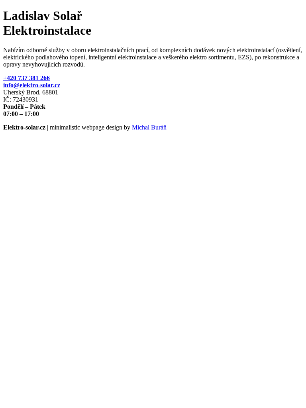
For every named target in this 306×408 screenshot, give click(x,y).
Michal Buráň (149, 127)
